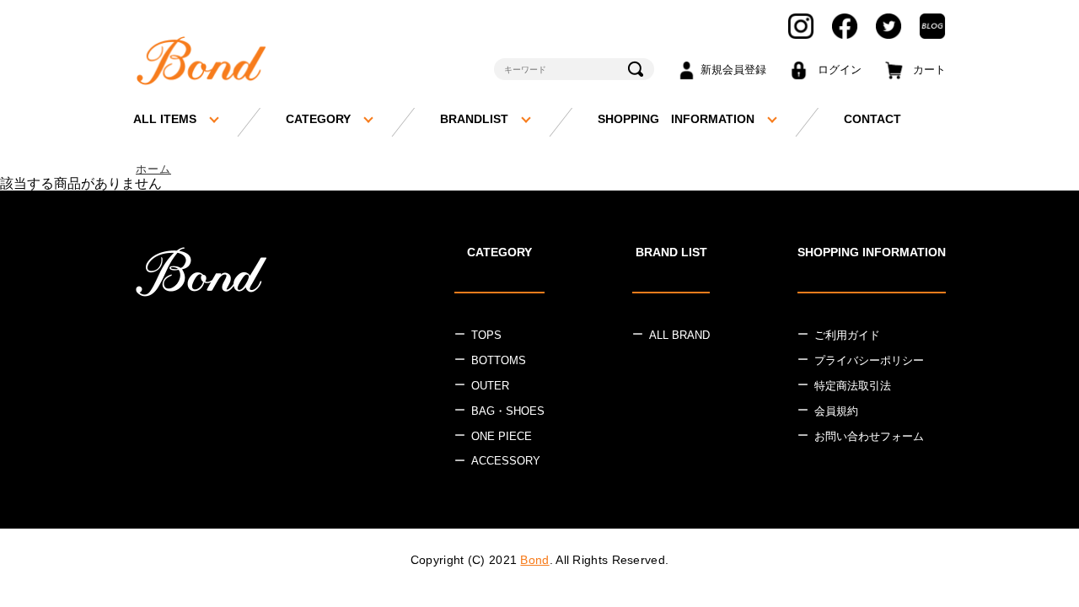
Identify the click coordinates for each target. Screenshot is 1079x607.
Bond (534, 560)
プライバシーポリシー (869, 360)
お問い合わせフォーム (869, 436)
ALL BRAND (679, 335)
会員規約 (836, 411)
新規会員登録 (733, 69)
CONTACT (872, 119)
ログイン (840, 69)
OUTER (490, 385)
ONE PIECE (501, 436)
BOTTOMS (498, 360)
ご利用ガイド (847, 335)
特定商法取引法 (852, 385)
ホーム (153, 169)
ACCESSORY (505, 460)
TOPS (486, 335)
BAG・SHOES (508, 411)
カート (929, 69)
